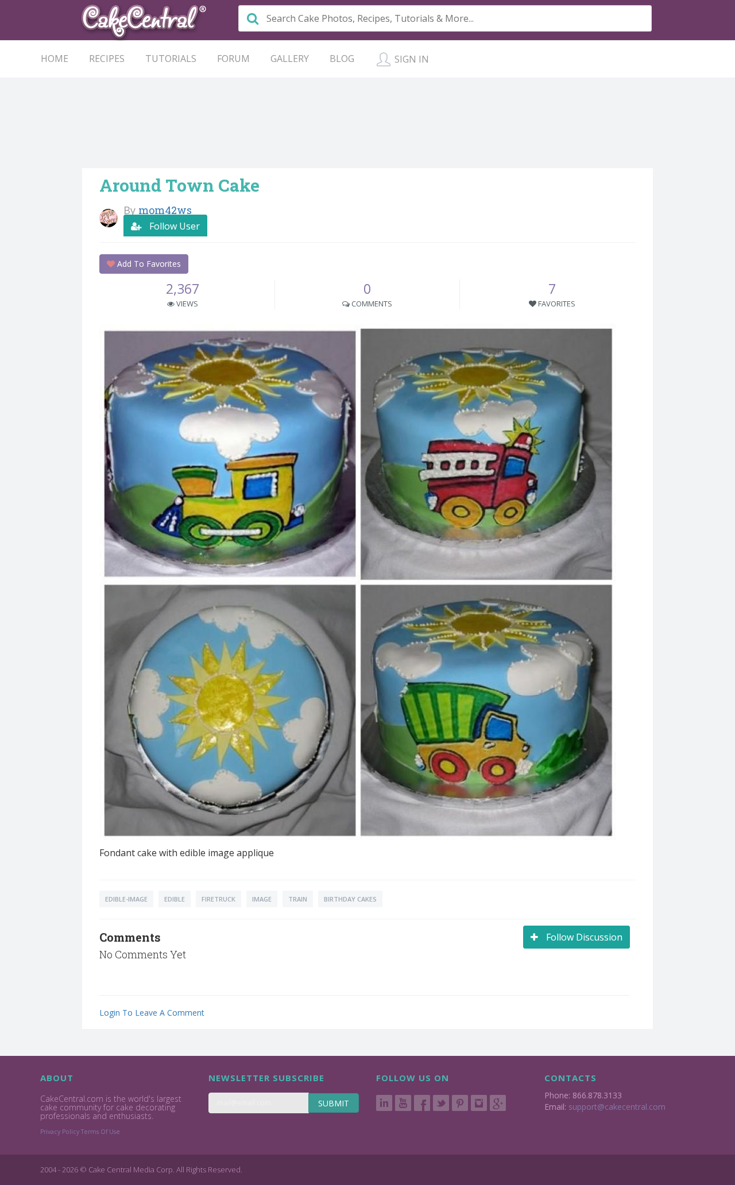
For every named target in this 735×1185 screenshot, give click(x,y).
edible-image (126, 899)
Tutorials (170, 58)
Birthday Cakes (350, 899)
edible (174, 899)
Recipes (107, 58)
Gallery (289, 58)
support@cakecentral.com (617, 1106)
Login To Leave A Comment (151, 1012)
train (297, 899)
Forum (233, 58)
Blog (342, 58)
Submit (333, 1103)
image (262, 899)
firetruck (218, 899)
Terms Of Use (100, 1132)
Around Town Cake (179, 185)
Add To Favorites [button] (148, 263)
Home (54, 58)
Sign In (410, 59)
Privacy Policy (59, 1132)
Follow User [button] (173, 226)
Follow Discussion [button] (583, 937)
